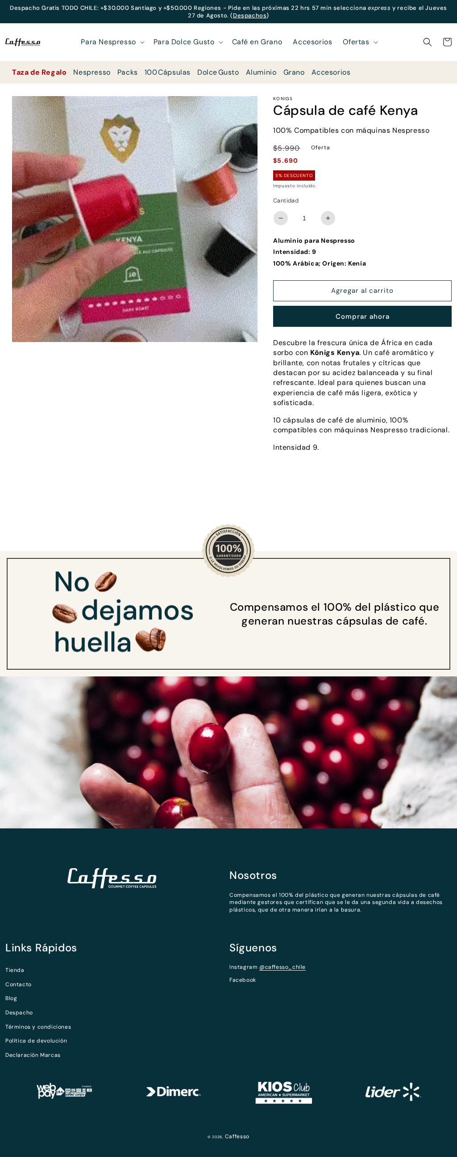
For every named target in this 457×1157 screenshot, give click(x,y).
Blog (11, 998)
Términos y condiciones (38, 1026)
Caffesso (237, 1136)
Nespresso (91, 72)
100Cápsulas (168, 72)
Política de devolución (36, 1040)
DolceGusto (218, 72)
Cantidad (286, 200)
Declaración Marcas (33, 1055)
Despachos (249, 15)
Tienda (15, 970)
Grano (294, 72)
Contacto (18, 984)
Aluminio (261, 72)
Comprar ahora (363, 316)
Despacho (19, 1012)
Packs (127, 72)
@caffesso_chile (282, 967)
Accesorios (331, 72)
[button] (111, 42)
